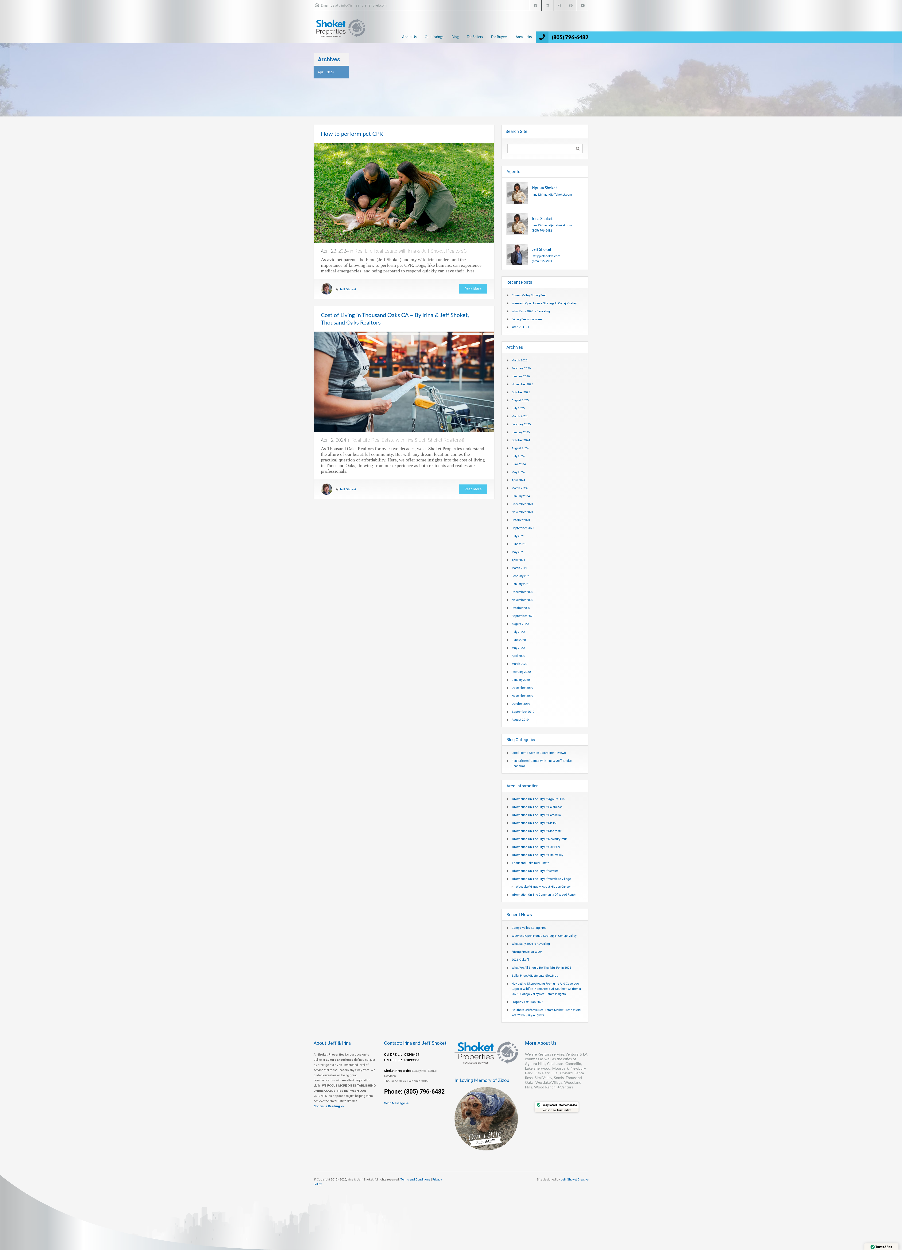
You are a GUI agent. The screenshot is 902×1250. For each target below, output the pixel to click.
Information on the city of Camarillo (536, 815)
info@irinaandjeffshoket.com (364, 5)
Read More (473, 289)
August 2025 (520, 400)
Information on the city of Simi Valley (537, 855)
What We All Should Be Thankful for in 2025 (541, 967)
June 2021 (519, 544)
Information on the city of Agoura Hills (538, 799)
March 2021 (519, 568)
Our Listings (434, 37)
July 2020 (518, 632)
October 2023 (521, 520)
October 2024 (521, 440)
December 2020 (522, 592)
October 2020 (521, 608)
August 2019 (520, 719)
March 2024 (519, 488)
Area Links (524, 37)
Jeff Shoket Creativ (573, 1179)
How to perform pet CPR (352, 134)
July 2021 (518, 536)
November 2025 (522, 384)
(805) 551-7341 (542, 261)
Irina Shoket (542, 219)
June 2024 (519, 464)
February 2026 (521, 368)
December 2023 (522, 504)
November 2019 (522, 695)
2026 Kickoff (520, 327)
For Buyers (499, 37)
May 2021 (518, 552)
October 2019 (521, 703)
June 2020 (519, 640)
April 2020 (518, 656)
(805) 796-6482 (570, 37)
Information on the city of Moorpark (537, 831)
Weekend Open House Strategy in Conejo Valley (544, 303)
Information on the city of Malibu (534, 823)
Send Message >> (396, 1103)
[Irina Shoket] (517, 223)
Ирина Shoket (544, 188)
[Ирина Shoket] (517, 192)
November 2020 (522, 600)
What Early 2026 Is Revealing (531, 311)
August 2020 (520, 624)
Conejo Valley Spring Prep (529, 295)
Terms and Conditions (415, 1179)
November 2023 (522, 512)
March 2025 (519, 416)
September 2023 (523, 528)
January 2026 (521, 376)
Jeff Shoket (348, 289)
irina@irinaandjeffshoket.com (552, 194)
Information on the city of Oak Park (536, 847)
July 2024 (518, 456)
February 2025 (521, 424)
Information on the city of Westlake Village (541, 879)
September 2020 (523, 616)
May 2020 (518, 648)
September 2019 (523, 711)
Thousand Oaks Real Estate (530, 863)
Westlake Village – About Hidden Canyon (544, 886)
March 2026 (519, 360)
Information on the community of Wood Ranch (544, 894)
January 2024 (521, 496)
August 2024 (520, 448)
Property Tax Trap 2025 (527, 1002)
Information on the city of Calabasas (537, 807)
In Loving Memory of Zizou (482, 1080)
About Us (409, 37)
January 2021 (521, 584)
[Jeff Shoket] (517, 254)
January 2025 (521, 432)
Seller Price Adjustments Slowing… (535, 975)
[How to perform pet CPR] (404, 192)
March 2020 (519, 664)
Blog (455, 37)
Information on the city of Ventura (535, 871)
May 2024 (518, 472)
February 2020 (521, 671)
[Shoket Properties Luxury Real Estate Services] (339, 32)
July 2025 (518, 408)
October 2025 (521, 392)
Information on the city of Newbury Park (539, 839)
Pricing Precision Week (527, 319)
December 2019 (522, 687)
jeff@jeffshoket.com (546, 256)
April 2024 (518, 480)
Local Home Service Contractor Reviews (539, 753)
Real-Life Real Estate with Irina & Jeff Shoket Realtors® (410, 251)
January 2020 (521, 679)
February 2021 (521, 576)
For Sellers (475, 37)
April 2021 (518, 560)
